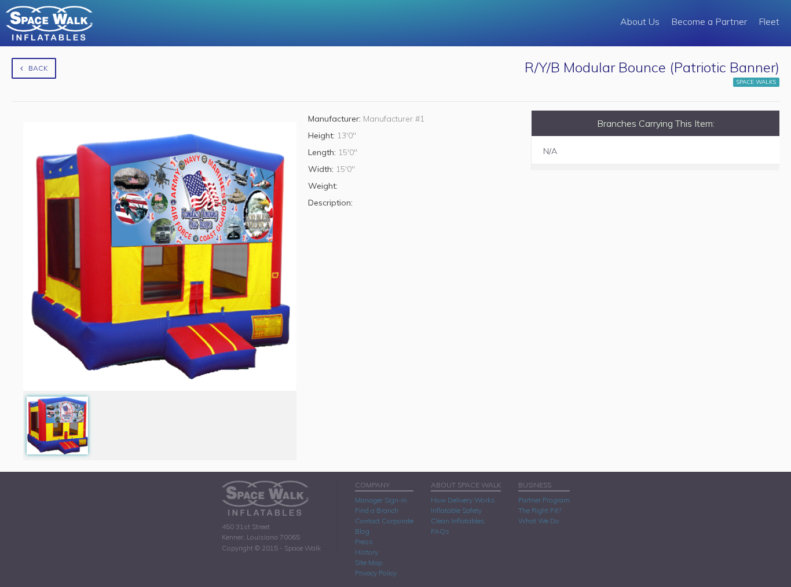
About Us (640, 21)
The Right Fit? (539, 510)
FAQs (440, 531)
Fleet (769, 21)
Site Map (368, 562)
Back (37, 68)
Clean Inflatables (458, 520)
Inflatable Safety (456, 510)
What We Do (538, 520)
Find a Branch (376, 510)
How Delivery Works (463, 500)
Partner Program (544, 500)
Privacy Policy (376, 572)
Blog (362, 531)
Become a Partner (709, 21)
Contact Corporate (384, 520)
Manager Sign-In (381, 500)
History (366, 552)
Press (364, 541)
